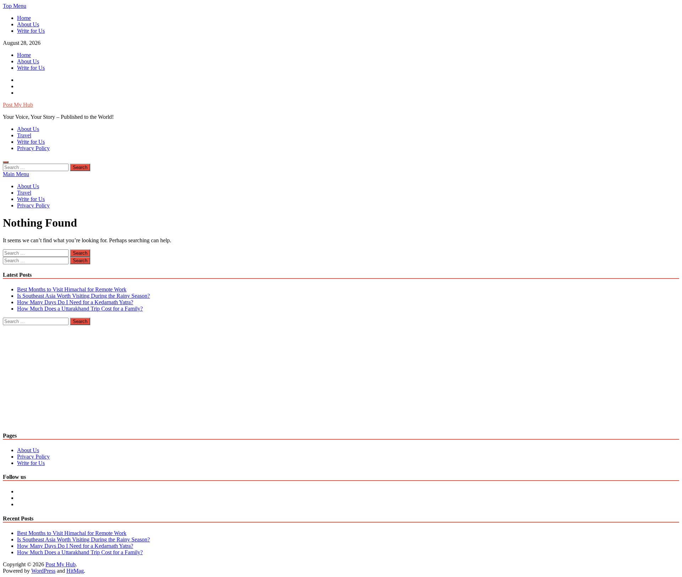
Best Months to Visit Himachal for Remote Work (71, 289)
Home (24, 18)
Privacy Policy (33, 148)
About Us (28, 24)
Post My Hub (18, 105)
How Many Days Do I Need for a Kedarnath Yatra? (75, 302)
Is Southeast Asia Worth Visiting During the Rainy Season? (83, 296)
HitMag (75, 571)
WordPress (43, 571)
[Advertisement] (216, 375)
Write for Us (31, 31)
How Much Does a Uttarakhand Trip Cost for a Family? (80, 309)
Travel (24, 135)
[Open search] (6, 162)
